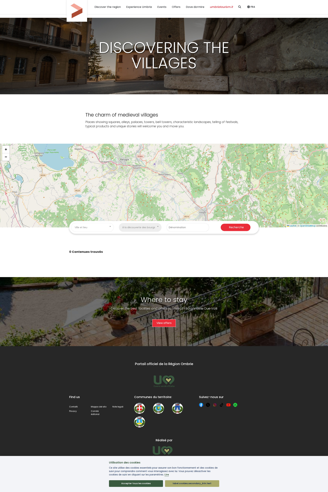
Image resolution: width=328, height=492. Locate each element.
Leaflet (292, 225)
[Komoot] (235, 405)
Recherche (236, 227)
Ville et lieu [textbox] (81, 227)
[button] (251, 7)
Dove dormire (195, 7)
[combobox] (92, 227)
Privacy (73, 411)
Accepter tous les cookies (136, 483)
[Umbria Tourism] (162, 451)
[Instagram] (215, 405)
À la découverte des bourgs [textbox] (138, 227)
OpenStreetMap (308, 225)
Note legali (117, 406)
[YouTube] (228, 405)
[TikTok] (222, 405)
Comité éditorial (95, 413)
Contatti (73, 406)
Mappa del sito (98, 406)
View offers (164, 323)
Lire (167, 474)
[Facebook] (201, 405)
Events (161, 7)
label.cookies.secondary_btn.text (192, 483)
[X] (208, 405)
